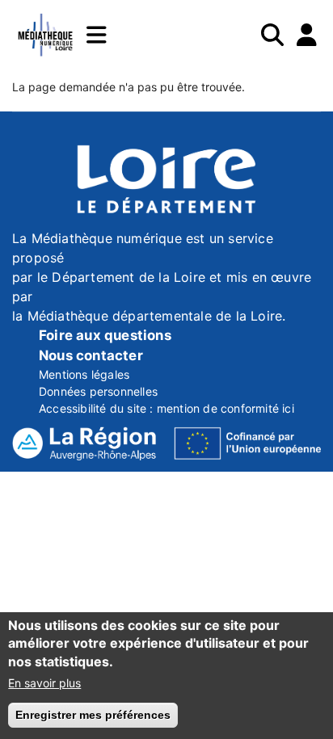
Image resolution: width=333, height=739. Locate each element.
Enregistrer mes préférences (93, 714)
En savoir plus (44, 683)
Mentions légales (84, 374)
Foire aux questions (105, 335)
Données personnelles (98, 391)
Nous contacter (91, 355)
